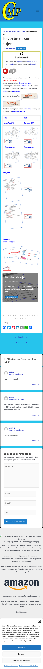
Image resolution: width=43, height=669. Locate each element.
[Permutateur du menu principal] (37, 11)
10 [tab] (25, 315)
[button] (39, 621)
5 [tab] (13, 315)
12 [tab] (30, 315)
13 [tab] (32, 315)
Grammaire (21, 32)
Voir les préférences (21, 660)
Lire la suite (11, 297)
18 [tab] (20, 318)
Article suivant (21, 343)
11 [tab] (27, 315)
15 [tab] (37, 315)
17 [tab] (18, 318)
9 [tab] (23, 315)
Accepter (21, 647)
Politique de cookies (11, 666)
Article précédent (21, 337)
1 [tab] (3, 315)
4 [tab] (11, 315)
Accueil (5, 32)
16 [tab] (15, 318)
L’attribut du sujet (15, 277)
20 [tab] (25, 318)
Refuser (21, 654)
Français (12, 32)
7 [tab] (18, 315)
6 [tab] (15, 315)
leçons (19, 61)
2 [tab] (6, 315)
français (33, 64)
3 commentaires (9, 49)
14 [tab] (34, 315)
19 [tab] (23, 318)
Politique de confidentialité (28, 666)
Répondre (35, 384)
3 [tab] (8, 315)
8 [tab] (20, 315)
